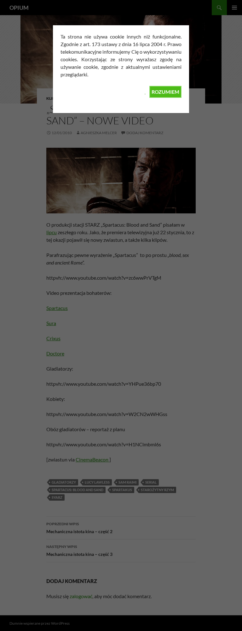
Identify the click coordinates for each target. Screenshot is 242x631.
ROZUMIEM (165, 92)
